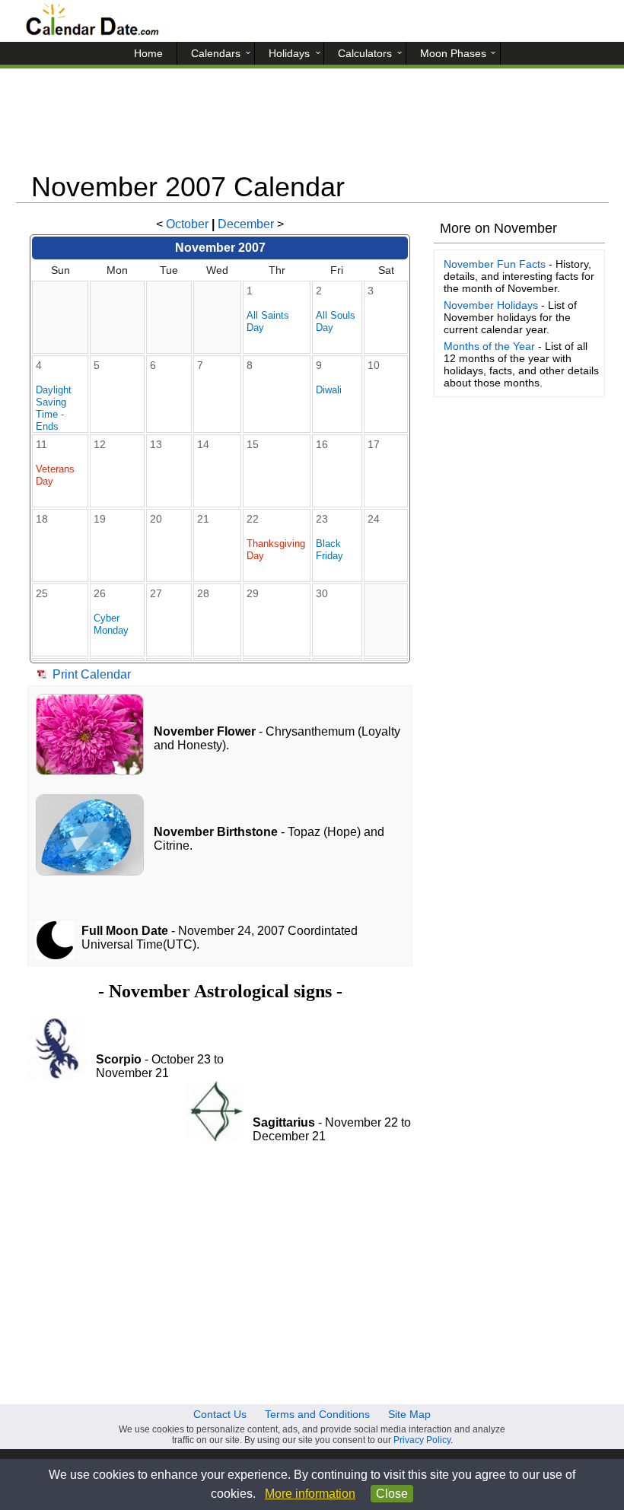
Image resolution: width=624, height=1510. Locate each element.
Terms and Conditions (317, 1414)
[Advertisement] (312, 125)
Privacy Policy (421, 1440)
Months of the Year (489, 346)
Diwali (329, 390)
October (187, 224)
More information (310, 1493)
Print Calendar (92, 674)
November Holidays (491, 305)
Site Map (409, 1414)
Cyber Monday (111, 624)
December (246, 224)
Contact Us (220, 1414)
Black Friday (329, 549)
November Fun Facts (495, 264)
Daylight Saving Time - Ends (54, 408)
